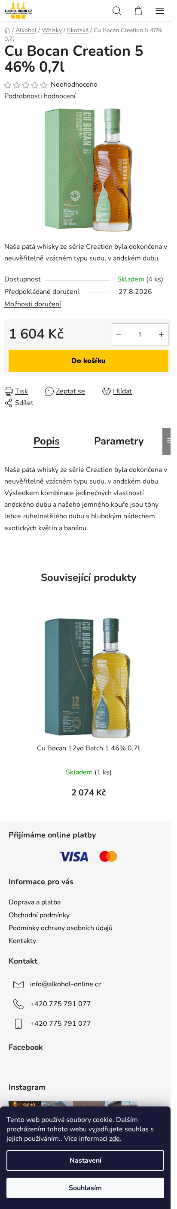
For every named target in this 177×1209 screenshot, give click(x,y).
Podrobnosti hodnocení (40, 96)
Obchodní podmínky (39, 915)
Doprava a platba (35, 902)
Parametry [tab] (119, 441)
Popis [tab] (47, 441)
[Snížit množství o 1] (118, 334)
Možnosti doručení (32, 304)
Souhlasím (85, 1188)
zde (114, 1138)
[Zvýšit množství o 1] (161, 334)
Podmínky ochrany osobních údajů (61, 928)
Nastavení (85, 1160)
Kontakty (22, 941)
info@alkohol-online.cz (65, 984)
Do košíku (88, 361)
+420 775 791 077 (60, 1004)
